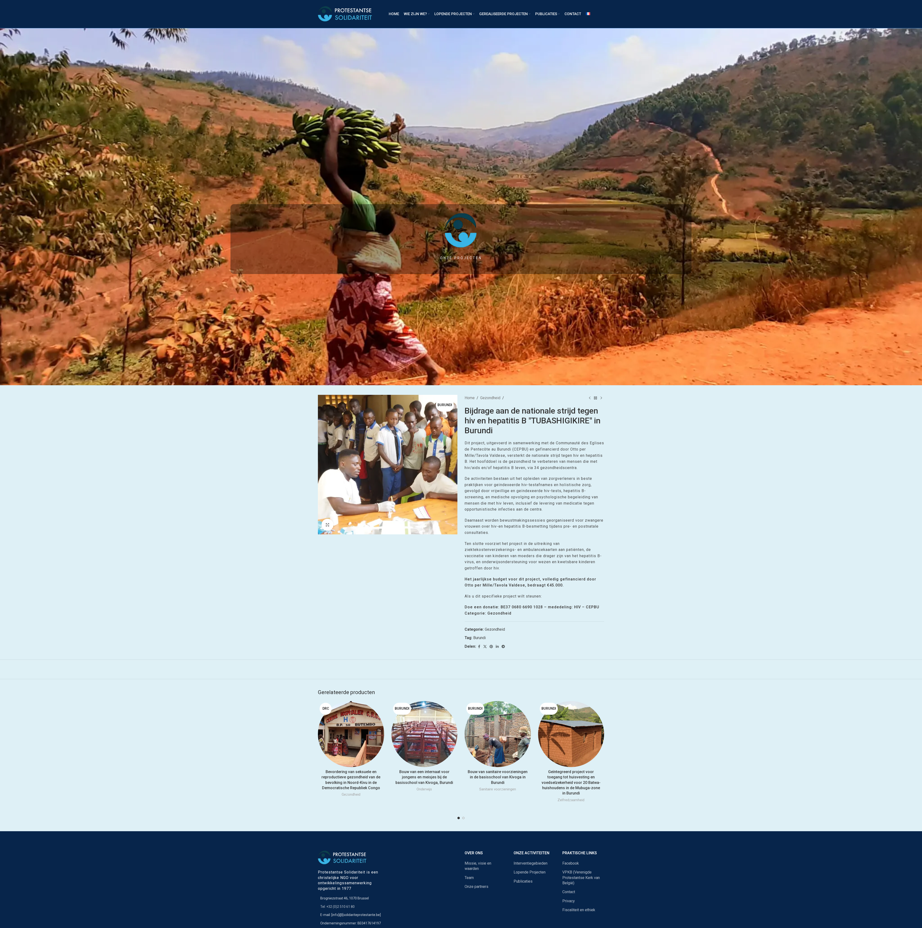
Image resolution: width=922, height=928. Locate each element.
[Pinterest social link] (491, 646)
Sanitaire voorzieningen (497, 789)
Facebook (570, 863)
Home (470, 398)
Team (469, 877)
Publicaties (523, 881)
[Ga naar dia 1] (458, 818)
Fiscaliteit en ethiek (578, 910)
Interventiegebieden (530, 863)
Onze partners (476, 886)
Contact (568, 892)
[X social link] (485, 646)
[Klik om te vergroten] (327, 525)
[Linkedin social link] (497, 646)
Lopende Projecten (530, 872)
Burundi (479, 637)
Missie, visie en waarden (478, 866)
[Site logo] (347, 14)
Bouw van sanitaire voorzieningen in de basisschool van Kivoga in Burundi (498, 777)
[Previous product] (590, 398)
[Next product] (601, 398)
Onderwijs (424, 789)
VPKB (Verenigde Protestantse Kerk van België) (581, 877)
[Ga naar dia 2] (463, 818)
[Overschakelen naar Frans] (588, 14)
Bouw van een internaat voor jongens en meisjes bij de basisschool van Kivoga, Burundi (424, 777)
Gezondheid (490, 398)
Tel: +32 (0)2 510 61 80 (337, 907)
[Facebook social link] (479, 646)
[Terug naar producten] (595, 398)
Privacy (568, 901)
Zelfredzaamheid (571, 800)
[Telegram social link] (503, 646)
